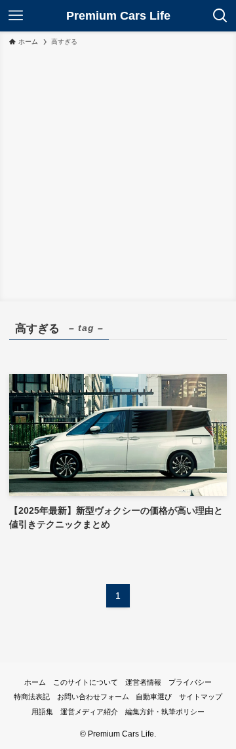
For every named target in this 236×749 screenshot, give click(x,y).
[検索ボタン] (220, 15)
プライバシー (190, 682)
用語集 (42, 712)
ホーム (35, 682)
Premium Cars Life (118, 16)
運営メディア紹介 (89, 712)
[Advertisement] (118, 172)
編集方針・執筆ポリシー (165, 712)
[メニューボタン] (15, 15)
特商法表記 (32, 697)
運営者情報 (143, 682)
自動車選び (154, 697)
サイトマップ (200, 697)
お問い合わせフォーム (93, 697)
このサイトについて (85, 682)
